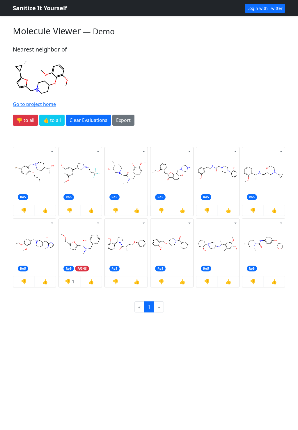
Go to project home (34, 104)
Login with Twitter (265, 8)
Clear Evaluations (88, 120)
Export (123, 120)
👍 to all (52, 120)
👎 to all (25, 120)
